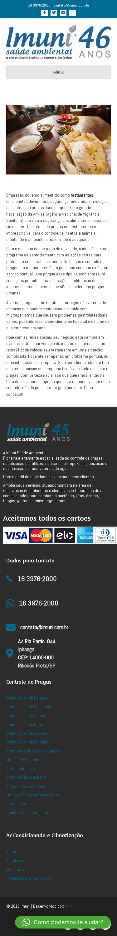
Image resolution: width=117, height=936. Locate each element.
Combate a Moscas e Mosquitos (34, 751)
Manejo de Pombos (22, 759)
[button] (63, 922)
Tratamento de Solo (23, 768)
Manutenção (16, 869)
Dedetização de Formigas (28, 742)
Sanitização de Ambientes (28, 812)
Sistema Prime (19, 803)
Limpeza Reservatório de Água (32, 795)
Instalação (15, 860)
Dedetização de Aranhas (27, 733)
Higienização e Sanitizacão (29, 878)
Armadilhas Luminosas (26, 786)
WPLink (71, 906)
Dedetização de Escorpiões (29, 706)
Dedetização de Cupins (26, 715)
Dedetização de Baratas (26, 698)
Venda (11, 851)
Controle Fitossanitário (26, 777)
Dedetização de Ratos (25, 724)
